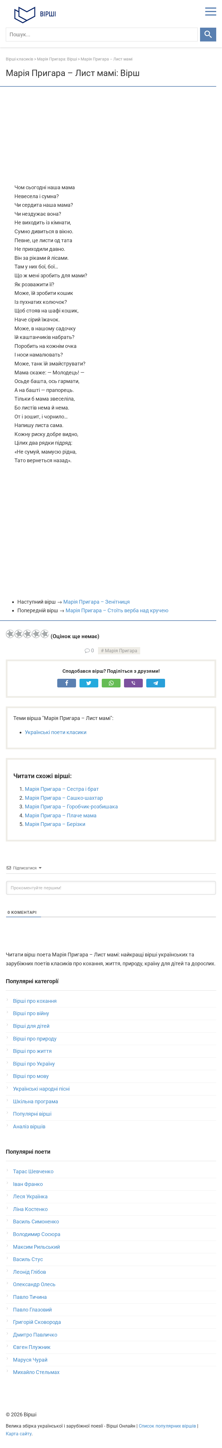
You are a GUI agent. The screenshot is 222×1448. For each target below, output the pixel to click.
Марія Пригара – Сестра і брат (62, 789)
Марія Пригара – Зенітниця (96, 602)
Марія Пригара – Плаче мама (61, 815)
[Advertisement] (111, 135)
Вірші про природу (35, 1039)
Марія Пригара (121, 650)
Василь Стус (28, 1259)
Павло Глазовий (32, 1310)
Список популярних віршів (167, 1426)
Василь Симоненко (36, 1221)
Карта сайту (19, 1433)
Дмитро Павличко (35, 1335)
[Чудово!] (44, 634)
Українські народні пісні (41, 1089)
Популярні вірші (32, 1114)
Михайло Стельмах (36, 1372)
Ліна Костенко (30, 1209)
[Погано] (18, 634)
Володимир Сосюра (36, 1234)
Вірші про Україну (34, 1064)
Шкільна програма (35, 1101)
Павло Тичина (30, 1297)
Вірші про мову (31, 1076)
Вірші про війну (31, 1013)
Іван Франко (28, 1184)
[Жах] (10, 634)
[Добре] (36, 634)
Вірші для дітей (31, 1026)
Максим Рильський (36, 1247)
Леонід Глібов (29, 1272)
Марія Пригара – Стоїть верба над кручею (117, 610)
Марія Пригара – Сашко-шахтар (64, 798)
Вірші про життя (32, 1051)
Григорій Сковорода (37, 1322)
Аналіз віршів (29, 1126)
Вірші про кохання (35, 1001)
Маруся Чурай (30, 1360)
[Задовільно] (27, 634)
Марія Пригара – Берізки (55, 824)
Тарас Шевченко (33, 1171)
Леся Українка (30, 1196)
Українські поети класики (55, 732)
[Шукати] (208, 34)
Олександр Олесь (34, 1284)
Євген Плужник (32, 1347)
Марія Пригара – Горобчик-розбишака (71, 806)
